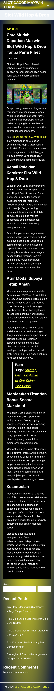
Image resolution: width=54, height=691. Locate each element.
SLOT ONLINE (13, 29)
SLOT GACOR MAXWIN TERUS (32, 686)
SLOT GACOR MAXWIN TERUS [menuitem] (30, 137)
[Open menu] (48, 5)
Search (7, 584)
